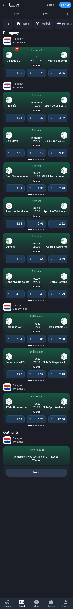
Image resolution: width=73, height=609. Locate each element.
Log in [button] (50, 4)
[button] (4, 4)
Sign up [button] (65, 4)
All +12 (35, 472)
